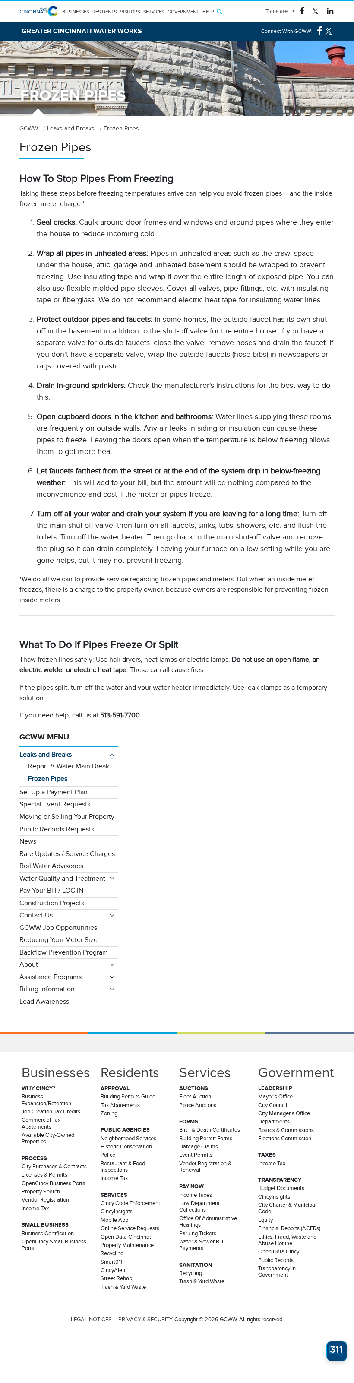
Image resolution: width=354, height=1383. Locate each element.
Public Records (276, 1260)
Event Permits (195, 1155)
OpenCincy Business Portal (54, 1183)
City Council (272, 1105)
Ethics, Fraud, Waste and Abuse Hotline (287, 1240)
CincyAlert (113, 1270)
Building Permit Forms (205, 1139)
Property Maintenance (127, 1245)
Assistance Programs (50, 977)
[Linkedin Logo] (330, 10)
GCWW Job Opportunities (58, 928)
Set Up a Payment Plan (53, 792)
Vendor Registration (45, 1200)
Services (153, 11)
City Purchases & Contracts (54, 1167)
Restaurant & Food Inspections (123, 1167)
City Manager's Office (284, 1113)
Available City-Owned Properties (48, 1138)
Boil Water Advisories (51, 866)
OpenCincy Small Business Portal (54, 1245)
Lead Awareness (44, 1002)
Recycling (112, 1253)
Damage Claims (198, 1147)
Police (108, 1155)
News (27, 841)
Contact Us (36, 915)
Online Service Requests (130, 1228)
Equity (265, 1220)
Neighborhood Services (128, 1139)
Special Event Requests (54, 804)
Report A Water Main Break (68, 766)
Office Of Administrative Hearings (208, 1221)
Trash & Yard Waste (123, 1287)
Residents (104, 11)
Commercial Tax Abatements (41, 1123)
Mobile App (114, 1220)
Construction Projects (51, 903)
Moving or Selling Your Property (66, 817)
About (28, 964)
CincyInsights (117, 1212)
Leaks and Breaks (45, 754)
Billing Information (47, 989)
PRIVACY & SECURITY (145, 1319)
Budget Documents (281, 1188)
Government (183, 11)
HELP (208, 11)
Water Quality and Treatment (62, 878)
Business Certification (48, 1234)
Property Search (41, 1192)
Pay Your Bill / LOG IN (51, 891)
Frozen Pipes (47, 779)
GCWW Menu (44, 737)
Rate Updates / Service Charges (67, 854)
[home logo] (38, 16)
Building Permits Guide (128, 1097)
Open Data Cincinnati (126, 1237)
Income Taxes (195, 1195)
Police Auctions (197, 1105)
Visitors (130, 11)
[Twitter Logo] (315, 10)
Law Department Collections (199, 1206)
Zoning (109, 1113)
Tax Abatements (120, 1105)
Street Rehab (116, 1278)
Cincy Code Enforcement (130, 1203)
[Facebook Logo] (301, 10)
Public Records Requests (56, 829)
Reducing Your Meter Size (58, 940)
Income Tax (35, 1208)
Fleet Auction (195, 1097)
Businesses (75, 11)
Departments (274, 1122)
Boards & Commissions (286, 1130)
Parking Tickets (197, 1234)
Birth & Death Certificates (209, 1130)
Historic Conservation (126, 1147)
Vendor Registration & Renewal (205, 1167)
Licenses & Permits (44, 1175)
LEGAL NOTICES (91, 1319)
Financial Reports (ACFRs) (289, 1228)
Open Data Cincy (278, 1252)
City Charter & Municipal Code (287, 1208)
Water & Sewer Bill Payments (201, 1245)
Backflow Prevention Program (63, 952)
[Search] (219, 11)
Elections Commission (284, 1139)
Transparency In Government (277, 1272)
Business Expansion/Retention (46, 1100)
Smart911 (111, 1262)
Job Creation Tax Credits (51, 1112)
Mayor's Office (275, 1097)
